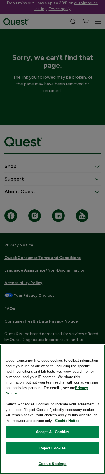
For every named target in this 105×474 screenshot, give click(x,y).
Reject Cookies (52, 448)
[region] (52, 409)
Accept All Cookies (52, 432)
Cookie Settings (53, 464)
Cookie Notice (67, 421)
